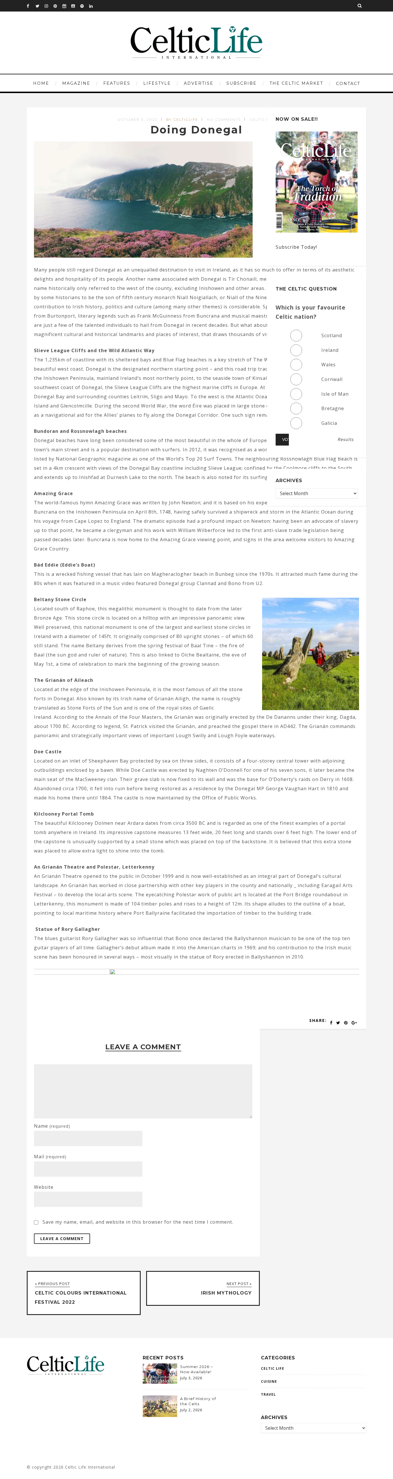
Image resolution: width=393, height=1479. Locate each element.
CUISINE (269, 1381)
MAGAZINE (76, 83)
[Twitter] (40, 6)
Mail (50, 1156)
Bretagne (332, 408)
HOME (41, 83)
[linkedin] (93, 6)
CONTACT (348, 83)
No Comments (224, 119)
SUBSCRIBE (241, 83)
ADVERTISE (198, 83)
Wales (328, 364)
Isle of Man (335, 394)
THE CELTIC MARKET (296, 83)
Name (52, 1126)
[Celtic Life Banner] (173, 973)
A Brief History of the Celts (198, 1401)
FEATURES (116, 83)
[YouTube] (75, 6)
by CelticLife (182, 119)
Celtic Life (262, 119)
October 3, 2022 (137, 119)
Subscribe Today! (296, 247)
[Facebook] (31, 6)
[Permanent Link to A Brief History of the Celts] (160, 1415)
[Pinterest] (58, 6)
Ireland (330, 350)
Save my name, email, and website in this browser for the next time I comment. (138, 1222)
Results (345, 439)
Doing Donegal (196, 129)
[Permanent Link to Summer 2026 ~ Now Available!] (160, 1382)
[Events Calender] (66, 6)
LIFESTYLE (157, 83)
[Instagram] (49, 6)
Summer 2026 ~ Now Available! (196, 1369)
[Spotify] (84, 6)
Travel (268, 1394)
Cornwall (332, 379)
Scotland (331, 335)
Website (44, 1187)
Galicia (329, 423)
